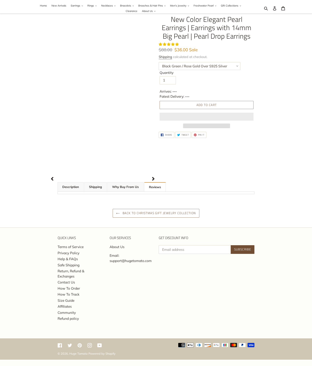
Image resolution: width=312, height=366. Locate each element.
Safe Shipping (68, 265)
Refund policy (68, 318)
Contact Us (66, 282)
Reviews (155, 187)
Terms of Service (71, 247)
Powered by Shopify (102, 353)
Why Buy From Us (125, 187)
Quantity (167, 72)
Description (70, 187)
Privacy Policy (68, 253)
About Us (117, 247)
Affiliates (65, 306)
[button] (169, 44)
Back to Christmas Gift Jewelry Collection (159, 213)
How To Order (69, 288)
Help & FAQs (68, 259)
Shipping (165, 57)
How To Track (68, 294)
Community (67, 312)
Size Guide (66, 300)
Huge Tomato (78, 353)
